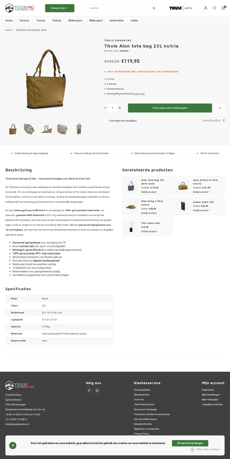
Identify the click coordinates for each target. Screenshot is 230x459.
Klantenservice (142, 395)
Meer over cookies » (209, 449)
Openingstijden (142, 390)
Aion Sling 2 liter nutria (152, 203)
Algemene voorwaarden (146, 429)
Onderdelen (117, 20)
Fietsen (56, 20)
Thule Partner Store (144, 404)
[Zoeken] (154, 8)
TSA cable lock (150, 223)
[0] (223, 8)
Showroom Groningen (145, 409)
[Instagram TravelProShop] (97, 391)
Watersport (95, 20)
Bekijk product (149, 192)
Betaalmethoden (143, 424)
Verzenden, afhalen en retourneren (152, 414)
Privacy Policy (141, 434)
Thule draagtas (118, 40)
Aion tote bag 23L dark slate (153, 182)
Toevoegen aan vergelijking (123, 120)
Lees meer (139, 94)
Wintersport (75, 20)
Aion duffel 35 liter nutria (205, 182)
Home (9, 20)
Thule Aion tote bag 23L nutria (31, 30)
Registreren (208, 390)
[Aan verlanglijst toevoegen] (220, 108)
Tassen (40, 20)
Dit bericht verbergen (190, 443)
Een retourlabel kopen (145, 419)
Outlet (134, 20)
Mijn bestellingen (211, 395)
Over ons (139, 399)
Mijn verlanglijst (210, 399)
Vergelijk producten (212, 404)
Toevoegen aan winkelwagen (170, 108)
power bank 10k (203, 202)
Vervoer (24, 20)
